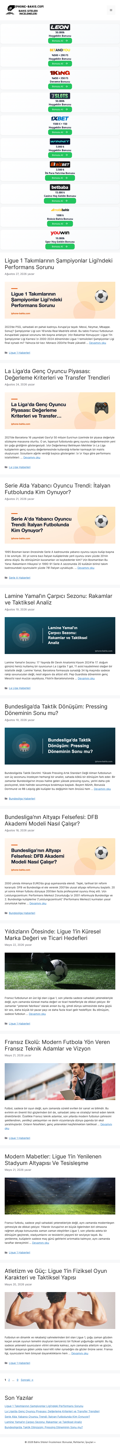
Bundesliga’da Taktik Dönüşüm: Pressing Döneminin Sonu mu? (56, 709)
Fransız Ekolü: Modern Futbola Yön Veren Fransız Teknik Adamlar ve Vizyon (57, 1045)
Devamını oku (97, 342)
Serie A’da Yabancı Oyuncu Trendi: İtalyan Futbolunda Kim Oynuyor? (57, 488)
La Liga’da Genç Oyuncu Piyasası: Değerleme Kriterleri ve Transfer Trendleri (57, 374)
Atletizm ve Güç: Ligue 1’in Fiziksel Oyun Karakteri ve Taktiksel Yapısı (56, 1274)
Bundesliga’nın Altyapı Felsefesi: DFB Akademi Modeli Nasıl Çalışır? (51, 820)
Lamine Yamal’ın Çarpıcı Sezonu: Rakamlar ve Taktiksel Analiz (43, 1422)
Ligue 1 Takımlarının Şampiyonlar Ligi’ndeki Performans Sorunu (44, 1406)
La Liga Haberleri (19, 467)
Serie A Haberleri (19, 577)
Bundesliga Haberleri (22, 798)
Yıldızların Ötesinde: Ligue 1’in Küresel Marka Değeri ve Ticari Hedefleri (53, 934)
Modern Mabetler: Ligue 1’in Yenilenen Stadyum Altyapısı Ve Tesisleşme (53, 1159)
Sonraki (27, 1379)
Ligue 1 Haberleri (19, 352)
